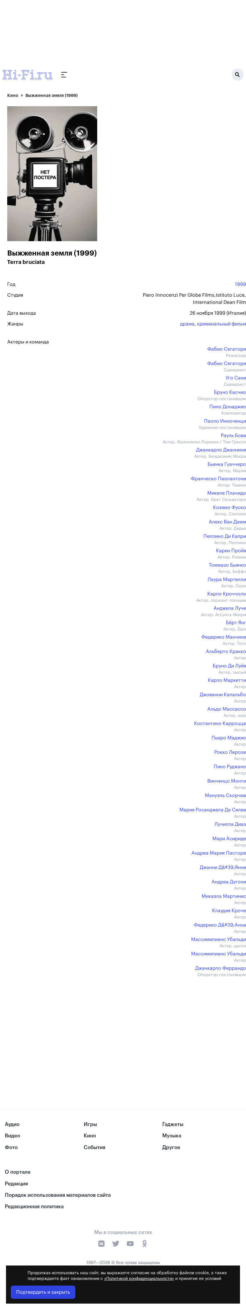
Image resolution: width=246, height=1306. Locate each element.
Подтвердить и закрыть (43, 1292)
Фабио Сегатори (226, 349)
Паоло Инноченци (225, 421)
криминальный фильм (221, 324)
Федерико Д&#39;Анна (220, 925)
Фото (11, 1147)
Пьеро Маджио (229, 737)
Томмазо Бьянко (227, 565)
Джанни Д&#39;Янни (223, 867)
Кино (12, 95)
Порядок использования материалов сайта (58, 1195)
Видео (12, 1135)
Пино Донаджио (227, 406)
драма (187, 324)
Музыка (171, 1135)
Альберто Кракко (226, 651)
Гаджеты (172, 1124)
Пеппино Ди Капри (224, 536)
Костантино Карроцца (220, 723)
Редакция (16, 1183)
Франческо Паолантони (218, 478)
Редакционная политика (34, 1206)
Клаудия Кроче (229, 910)
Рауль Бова (233, 435)
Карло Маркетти (227, 680)
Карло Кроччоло (226, 594)
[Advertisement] (126, 1031)
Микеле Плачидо (226, 493)
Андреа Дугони (229, 881)
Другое (171, 1147)
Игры (90, 1124)
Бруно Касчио (230, 392)
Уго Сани (236, 378)
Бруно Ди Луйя (229, 665)
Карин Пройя (231, 550)
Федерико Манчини (223, 637)
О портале (18, 1172)
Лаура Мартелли (227, 579)
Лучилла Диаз (230, 824)
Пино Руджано (230, 766)
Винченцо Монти (226, 781)
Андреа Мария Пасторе (218, 853)
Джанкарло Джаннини (221, 450)
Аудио (12, 1124)
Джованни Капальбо (223, 694)
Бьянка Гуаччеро (227, 464)
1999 (240, 284)
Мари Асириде (229, 838)
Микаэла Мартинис (224, 896)
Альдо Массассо (226, 709)
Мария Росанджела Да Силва (212, 809)
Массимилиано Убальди (218, 939)
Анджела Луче (230, 608)
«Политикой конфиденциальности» (139, 1279)
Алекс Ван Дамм (227, 522)
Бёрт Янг (236, 622)
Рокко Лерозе (230, 752)
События (94, 1147)
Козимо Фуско (229, 507)
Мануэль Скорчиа (225, 795)
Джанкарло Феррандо (220, 968)
